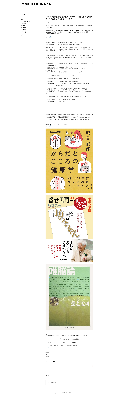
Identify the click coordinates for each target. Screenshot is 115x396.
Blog (22, 19)
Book (47, 354)
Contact (23, 36)
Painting (23, 32)
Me (22, 17)
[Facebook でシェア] (46, 361)
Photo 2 (23, 27)
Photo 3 (23, 29)
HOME (23, 15)
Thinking (48, 356)
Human (47, 352)
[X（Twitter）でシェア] (50, 361)
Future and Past (26, 21)
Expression (24, 34)
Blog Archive (25, 23)
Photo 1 (23, 25)
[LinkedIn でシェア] (54, 361)
